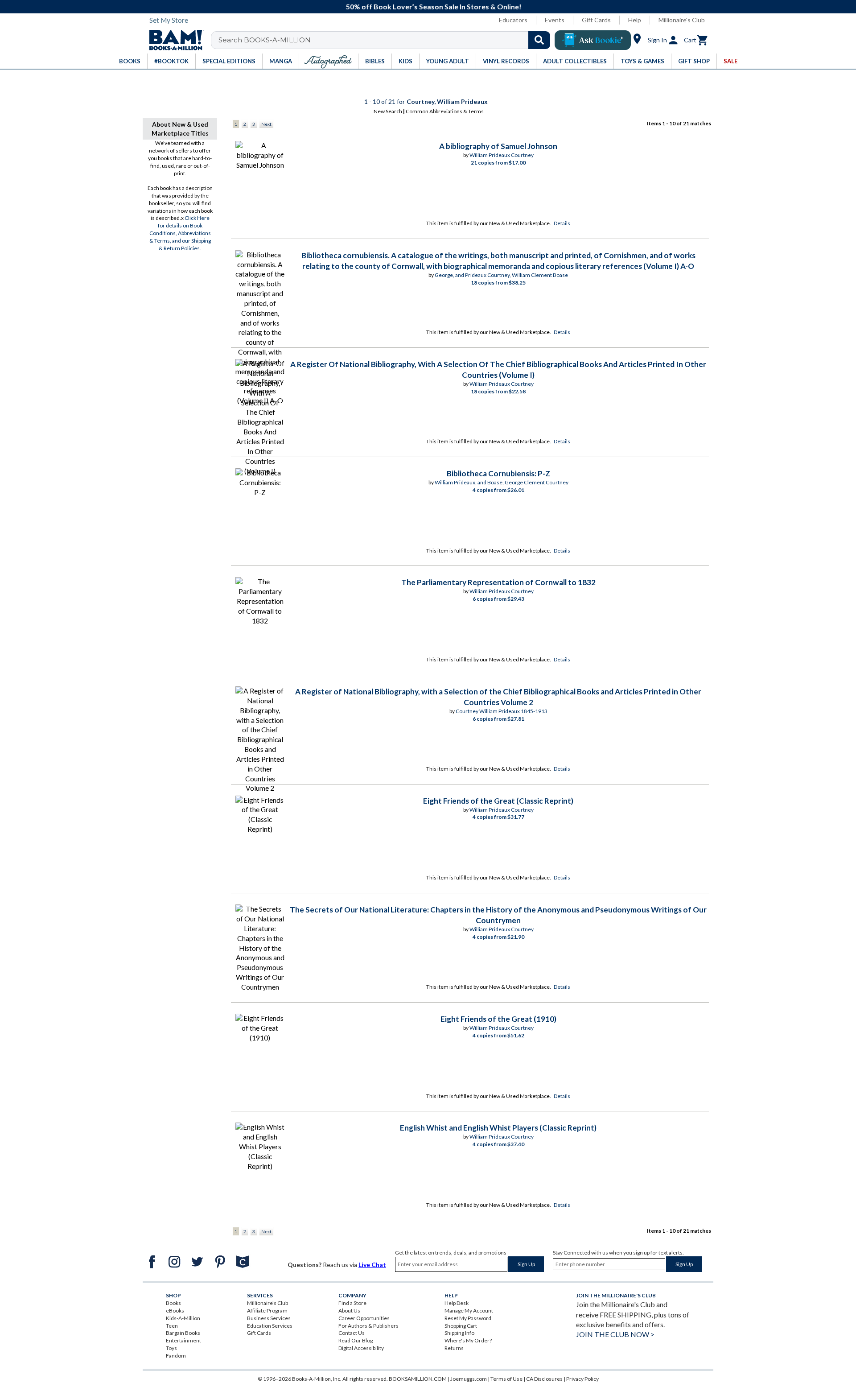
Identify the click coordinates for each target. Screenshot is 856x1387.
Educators (513, 20)
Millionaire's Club (681, 20)
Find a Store (352, 1303)
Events (554, 20)
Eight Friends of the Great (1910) (498, 1019)
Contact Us (351, 1332)
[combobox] (386, 40)
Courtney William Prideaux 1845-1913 (501, 711)
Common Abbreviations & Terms (445, 111)
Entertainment (183, 1340)
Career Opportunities (364, 1318)
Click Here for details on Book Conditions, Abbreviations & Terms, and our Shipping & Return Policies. (180, 233)
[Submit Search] (539, 40)
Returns (454, 1348)
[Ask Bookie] (593, 40)
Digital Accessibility (361, 1348)
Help (634, 20)
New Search (388, 111)
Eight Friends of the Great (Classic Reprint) (498, 800)
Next (266, 124)
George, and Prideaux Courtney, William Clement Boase (501, 275)
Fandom (176, 1355)
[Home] (173, 40)
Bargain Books (183, 1332)
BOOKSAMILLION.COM (418, 1378)
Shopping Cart (460, 1325)
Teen (172, 1325)
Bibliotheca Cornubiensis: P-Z (498, 473)
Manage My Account (468, 1310)
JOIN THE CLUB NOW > (615, 1334)
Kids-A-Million (183, 1318)
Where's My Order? (468, 1340)
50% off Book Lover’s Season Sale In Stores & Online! (433, 6)
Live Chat (372, 1264)
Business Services (269, 1318)
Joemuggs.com (468, 1378)
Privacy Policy (582, 1378)
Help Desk (456, 1303)
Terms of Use (506, 1378)
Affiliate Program (267, 1310)
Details (562, 223)
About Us (349, 1310)
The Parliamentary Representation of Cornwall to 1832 (498, 582)
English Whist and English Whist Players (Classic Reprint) (498, 1127)
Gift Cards (596, 20)
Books (173, 1303)
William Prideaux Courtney (501, 155)
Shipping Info (459, 1332)
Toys (171, 1348)
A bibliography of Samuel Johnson (498, 146)
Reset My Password (467, 1318)
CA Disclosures (544, 1378)
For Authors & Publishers (368, 1325)
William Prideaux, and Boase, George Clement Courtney (501, 482)
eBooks (175, 1310)
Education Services (269, 1325)
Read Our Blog (355, 1340)
